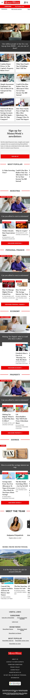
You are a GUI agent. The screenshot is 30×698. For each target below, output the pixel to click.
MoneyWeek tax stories (15, 643)
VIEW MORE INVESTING (14, 243)
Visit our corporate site (21, 691)
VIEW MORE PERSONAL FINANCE (14, 304)
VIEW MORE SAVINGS (14, 502)
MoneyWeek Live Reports (15, 633)
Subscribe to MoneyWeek (8, 617)
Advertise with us (15, 672)
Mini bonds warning (16, 9)
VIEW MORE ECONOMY (14, 368)
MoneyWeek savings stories (22, 640)
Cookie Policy (15, 669)
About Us (15, 659)
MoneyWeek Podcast (8, 629)
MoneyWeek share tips (8, 640)
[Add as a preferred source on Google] (15, 683)
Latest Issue (15, 621)
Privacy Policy (15, 667)
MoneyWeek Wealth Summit (22, 630)
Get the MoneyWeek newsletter (22, 618)
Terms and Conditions (15, 664)
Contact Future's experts (15, 662)
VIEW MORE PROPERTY (15, 433)
